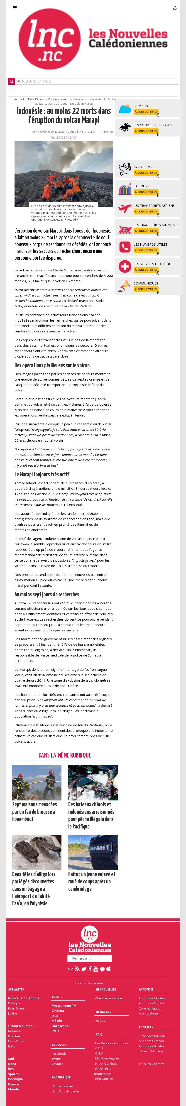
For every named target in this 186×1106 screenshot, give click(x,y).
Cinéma (58, 1011)
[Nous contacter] (71, 968)
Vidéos (100, 1021)
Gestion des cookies (89, 983)
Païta (11, 1046)
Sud (11, 1059)
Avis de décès (149, 1013)
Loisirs (57, 997)
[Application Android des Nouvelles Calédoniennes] (102, 968)
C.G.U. (99, 1048)
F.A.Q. (99, 1034)
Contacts (146, 1027)
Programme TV (64, 1006)
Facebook (59, 1054)
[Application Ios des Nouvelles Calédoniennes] (108, 968)
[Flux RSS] (77, 968)
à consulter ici (146, 111)
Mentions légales (107, 1058)
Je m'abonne (135, 6)
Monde (78, 99)
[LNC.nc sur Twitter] (84, 968)
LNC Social (59, 1044)
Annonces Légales (152, 998)
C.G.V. (99, 1053)
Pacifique (15, 1079)
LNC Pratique (61, 1077)
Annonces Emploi (151, 1003)
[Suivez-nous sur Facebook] (90, 968)
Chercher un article (108, 998)
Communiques (149, 1008)
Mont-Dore (16, 1041)
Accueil (19, 99)
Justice (12, 1013)
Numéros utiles (62, 1086)
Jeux (55, 1016)
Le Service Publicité (152, 1036)
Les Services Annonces (111, 1043)
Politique (14, 1003)
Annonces (146, 989)
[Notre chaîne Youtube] (96, 968)
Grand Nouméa (20, 1026)
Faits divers (36, 99)
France (13, 1084)
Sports (13, 1074)
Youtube (58, 1064)
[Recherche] (11, 81)
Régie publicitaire (151, 1051)
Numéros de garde (65, 1091)
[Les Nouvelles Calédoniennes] (93, 39)
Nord (12, 1064)
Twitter (56, 1059)
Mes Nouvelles (105, 989)
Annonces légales (151, 1046)
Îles (11, 1069)
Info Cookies (104, 1079)
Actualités (16, 989)
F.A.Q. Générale (106, 1063)
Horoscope (60, 1026)
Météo (57, 1021)
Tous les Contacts (151, 1064)
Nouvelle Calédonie (23, 998)
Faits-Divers (16, 1008)
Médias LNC (103, 1012)
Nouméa (14, 1031)
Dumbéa (14, 1036)
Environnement (58, 99)
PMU (55, 1031)
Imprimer (107, 131)
